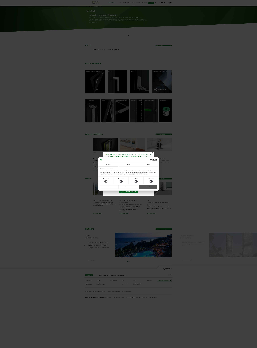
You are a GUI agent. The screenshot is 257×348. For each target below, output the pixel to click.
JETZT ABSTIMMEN (128, 191)
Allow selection (128, 187)
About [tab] (148, 164)
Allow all (148, 187)
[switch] (121, 181)
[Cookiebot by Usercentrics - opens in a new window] (151, 160)
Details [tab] (128, 164)
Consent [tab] (108, 164)
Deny (109, 187)
